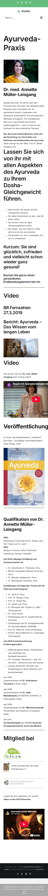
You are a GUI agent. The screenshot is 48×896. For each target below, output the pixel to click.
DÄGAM (28, 723)
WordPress (40, 869)
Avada (6, 869)
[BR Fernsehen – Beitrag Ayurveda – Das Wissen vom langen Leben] (20, 339)
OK (24, 892)
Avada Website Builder (32, 867)
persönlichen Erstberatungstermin (17, 280)
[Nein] (45, 890)
